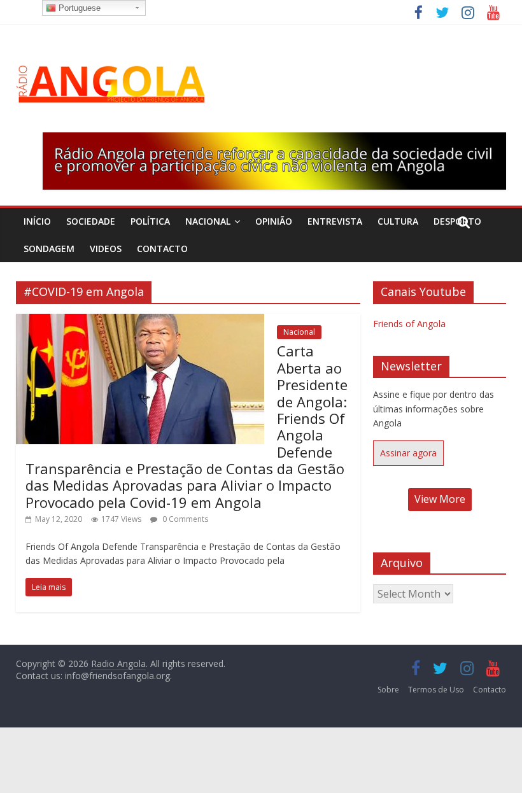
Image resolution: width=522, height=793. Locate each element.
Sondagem (49, 248)
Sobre (388, 689)
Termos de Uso (436, 689)
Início (37, 221)
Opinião (273, 221)
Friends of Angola (409, 324)
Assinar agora (408, 453)
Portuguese (78, 8)
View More (439, 499)
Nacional (207, 221)
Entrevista (334, 221)
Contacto (162, 248)
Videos (106, 248)
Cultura (397, 221)
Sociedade (90, 221)
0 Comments (184, 519)
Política (150, 221)
